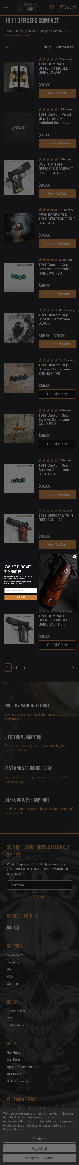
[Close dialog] (74, 556)
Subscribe (21, 597)
